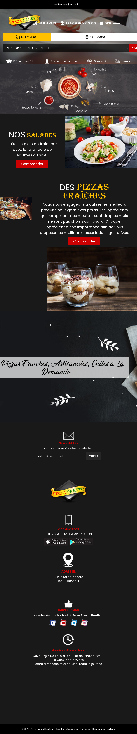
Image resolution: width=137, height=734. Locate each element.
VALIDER (93, 456)
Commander (32, 163)
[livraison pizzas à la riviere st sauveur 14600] (68, 491)
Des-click (85, 729)
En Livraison (29, 37)
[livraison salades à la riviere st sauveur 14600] (101, 142)
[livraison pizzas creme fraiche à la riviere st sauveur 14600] (16, 208)
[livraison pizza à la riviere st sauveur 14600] (24, 13)
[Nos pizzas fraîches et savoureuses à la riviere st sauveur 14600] (89, 61)
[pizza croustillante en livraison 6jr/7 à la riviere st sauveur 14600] (9, 61)
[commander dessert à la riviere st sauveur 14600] (92, 279)
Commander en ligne (104, 729)
